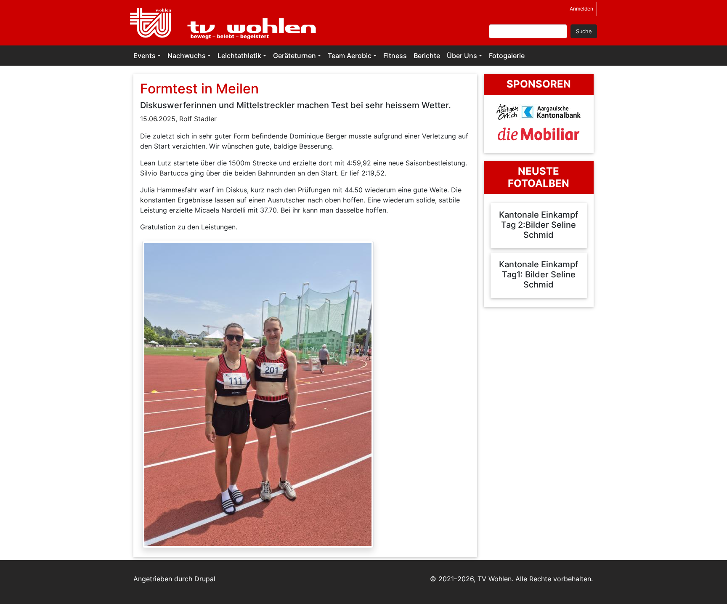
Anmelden (581, 8)
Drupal (204, 579)
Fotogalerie (507, 55)
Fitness (395, 55)
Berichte (427, 55)
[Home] (228, 23)
